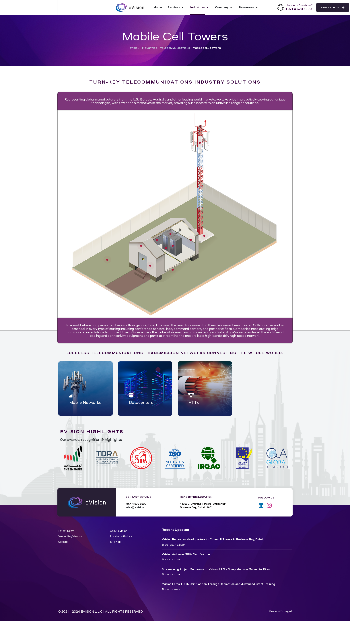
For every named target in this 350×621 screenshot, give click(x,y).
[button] (332, 7)
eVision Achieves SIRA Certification (186, 554)
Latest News (66, 530)
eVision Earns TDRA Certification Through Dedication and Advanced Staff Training (218, 584)
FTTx (194, 402)
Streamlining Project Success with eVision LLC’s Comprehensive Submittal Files (216, 569)
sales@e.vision (134, 507)
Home (157, 7)
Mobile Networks (85, 402)
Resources (246, 7)
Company (222, 7)
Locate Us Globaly (121, 536)
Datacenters (141, 402)
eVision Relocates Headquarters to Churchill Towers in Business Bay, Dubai (212, 539)
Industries (197, 7)
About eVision (118, 530)
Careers (63, 541)
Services (174, 7)
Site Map (115, 541)
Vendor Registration (70, 536)
